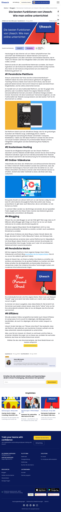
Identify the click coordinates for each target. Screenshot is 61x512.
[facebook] (24, 505)
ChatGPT (20, 48)
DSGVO (47, 501)
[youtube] (27, 505)
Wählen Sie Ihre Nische (8, 475)
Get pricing (39, 443)
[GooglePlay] (53, 490)
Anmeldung (16, 2)
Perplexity (30, 48)
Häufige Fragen (6, 481)
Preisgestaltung (25, 459)
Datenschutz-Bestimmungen (35, 501)
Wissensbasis (5, 478)
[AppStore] (41, 490)
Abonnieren (52, 382)
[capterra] (31, 494)
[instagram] (37, 505)
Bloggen (12, 8)
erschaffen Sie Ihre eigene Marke (36, 254)
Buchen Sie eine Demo (42, 2)
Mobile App (24, 462)
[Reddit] (58, 23)
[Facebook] (58, 11)
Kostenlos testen (26, 2)
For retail (43, 456)
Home (6, 8)
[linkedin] (30, 505)
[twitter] (34, 505)
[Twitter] (58, 15)
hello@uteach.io (6, 455)
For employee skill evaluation (49, 459)
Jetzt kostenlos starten (30, 345)
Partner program (25, 475)
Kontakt (23, 472)
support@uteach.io (7, 459)
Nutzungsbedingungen (18, 501)
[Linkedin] (58, 19)
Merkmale (24, 456)
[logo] (5, 2)
